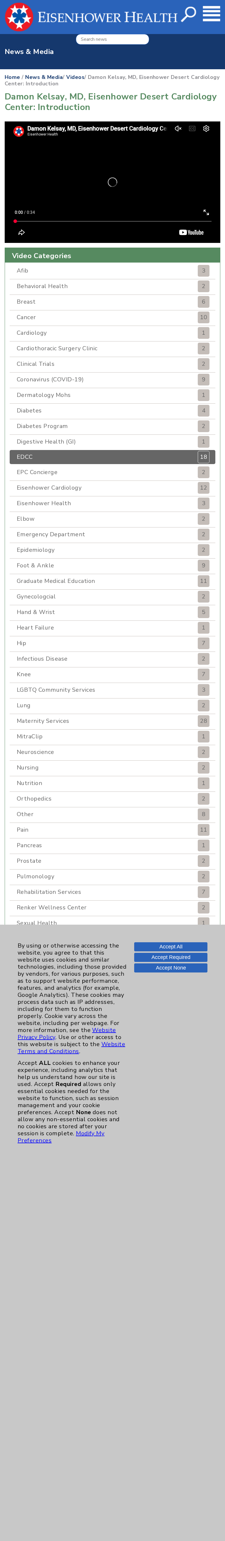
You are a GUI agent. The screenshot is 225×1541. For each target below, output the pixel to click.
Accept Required (170, 957)
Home (12, 77)
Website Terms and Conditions (71, 1047)
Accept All (171, 947)
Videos (75, 77)
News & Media (44, 77)
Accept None (171, 968)
